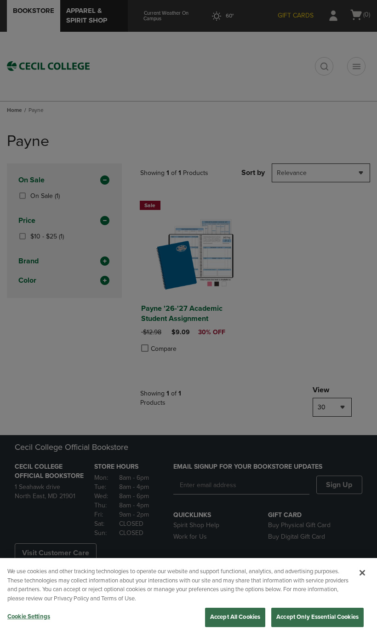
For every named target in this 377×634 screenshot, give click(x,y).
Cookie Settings (28, 616)
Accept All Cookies (235, 617)
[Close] (362, 573)
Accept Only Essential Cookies (317, 617)
